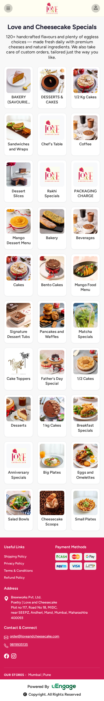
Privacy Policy (14, 563)
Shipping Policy (15, 556)
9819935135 (19, 644)
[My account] (95, 8)
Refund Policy (14, 577)
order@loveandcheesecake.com (34, 636)
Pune (47, 675)
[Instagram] (13, 656)
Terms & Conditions (18, 571)
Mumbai (34, 675)
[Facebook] (6, 656)
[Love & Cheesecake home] (52, 8)
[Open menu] (8, 8)
